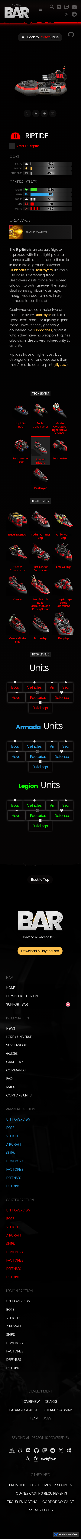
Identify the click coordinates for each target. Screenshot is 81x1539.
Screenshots (17, 1045)
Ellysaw (60, 364)
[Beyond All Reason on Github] (36, 1450)
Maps (10, 1087)
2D (52, 113)
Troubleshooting (22, 1501)
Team (34, 1418)
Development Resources (51, 1485)
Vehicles (13, 1136)
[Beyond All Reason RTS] (17, 10)
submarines (42, 330)
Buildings (14, 1186)
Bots (10, 1127)
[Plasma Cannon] (16, 232)
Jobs (47, 1418)
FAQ (9, 1078)
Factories (14, 1169)
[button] (40, 10)
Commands (16, 1070)
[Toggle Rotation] (27, 113)
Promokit (17, 1485)
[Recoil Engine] (20, 1450)
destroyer (43, 314)
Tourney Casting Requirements (40, 1493)
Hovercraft (16, 1161)
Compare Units (19, 1095)
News (10, 1028)
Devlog (51, 1401)
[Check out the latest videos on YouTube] (74, 7)
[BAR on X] (60, 1450)
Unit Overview (18, 1119)
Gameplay (14, 1061)
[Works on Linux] (27, 1459)
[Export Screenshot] (36, 113)
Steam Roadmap (58, 1409)
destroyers (44, 270)
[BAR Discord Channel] (28, 1450)
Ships (10, 1152)
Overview (32, 1401)
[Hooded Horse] (12, 1450)
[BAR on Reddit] (52, 1450)
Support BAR (17, 1004)
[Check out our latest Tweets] (66, 14)
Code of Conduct (58, 1501)
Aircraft (13, 1144)
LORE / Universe (19, 1036)
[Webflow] (48, 1459)
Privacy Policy (40, 1510)
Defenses (13, 1177)
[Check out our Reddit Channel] (74, 14)
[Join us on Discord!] (59, 7)
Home (10, 987)
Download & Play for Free (40, 950)
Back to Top (40, 879)
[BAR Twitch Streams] (44, 1450)
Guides (12, 1053)
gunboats (17, 270)
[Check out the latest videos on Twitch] (66, 7)
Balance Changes (24, 1409)
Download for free (23, 996)
